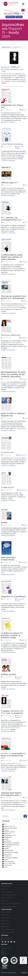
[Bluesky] (14, 941)
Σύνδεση (19, 17)
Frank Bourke (7, 452)
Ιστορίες (6, 848)
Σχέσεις (6, 859)
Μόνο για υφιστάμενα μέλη (7, 929)
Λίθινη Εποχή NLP (9, 182)
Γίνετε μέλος (10, 17)
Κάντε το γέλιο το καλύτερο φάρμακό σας (13, 414)
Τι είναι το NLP (7, 487)
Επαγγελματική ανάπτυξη (19, 599)
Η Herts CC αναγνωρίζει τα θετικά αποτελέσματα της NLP (13, 755)
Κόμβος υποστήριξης (6, 912)
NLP (26, 185)
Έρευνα (25, 301)
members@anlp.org (8, 939)
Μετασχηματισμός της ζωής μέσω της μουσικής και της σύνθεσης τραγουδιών (13, 374)
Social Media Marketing (12, 144)
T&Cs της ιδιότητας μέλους (7, 892)
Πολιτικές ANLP (4, 900)
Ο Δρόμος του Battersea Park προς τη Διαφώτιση (12, 712)
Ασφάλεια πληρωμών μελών (8, 932)
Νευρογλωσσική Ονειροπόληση (8, 558)
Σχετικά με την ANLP (6, 918)
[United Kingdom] (5, 13)
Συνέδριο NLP (8, 856)
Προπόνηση (24, 379)
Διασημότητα (24, 337)
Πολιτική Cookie (5, 889)
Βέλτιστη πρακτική (9, 832)
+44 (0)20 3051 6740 (7, 937)
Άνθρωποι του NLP (22, 455)
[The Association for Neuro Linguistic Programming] (12, 3)
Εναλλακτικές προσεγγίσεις (12, 843)
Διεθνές (25, 525)
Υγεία (25, 418)
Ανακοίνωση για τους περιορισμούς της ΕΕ (11, 903)
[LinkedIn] (8, 941)
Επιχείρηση (24, 760)
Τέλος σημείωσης (23, 490)
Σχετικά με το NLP (5, 915)
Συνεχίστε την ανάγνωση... (8, 122)
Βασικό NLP (24, 110)
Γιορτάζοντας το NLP (10, 835)
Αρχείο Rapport (6, 47)
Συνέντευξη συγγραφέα (18, 677)
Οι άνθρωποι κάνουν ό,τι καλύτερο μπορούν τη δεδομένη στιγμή (12, 635)
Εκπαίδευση (24, 262)
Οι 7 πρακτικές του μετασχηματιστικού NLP (11, 218)
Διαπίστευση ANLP (5, 923)
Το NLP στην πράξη (9, 863)
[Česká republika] (11, 13)
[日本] (21, 13)
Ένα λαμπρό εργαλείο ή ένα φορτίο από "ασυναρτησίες (13, 297)
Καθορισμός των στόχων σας (12, 106)
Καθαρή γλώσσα (8, 674)
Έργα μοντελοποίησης (10, 828)
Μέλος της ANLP (5, 920)
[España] (8, 13)
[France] (13, 13)
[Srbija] (23, 13)
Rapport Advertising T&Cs (7, 897)
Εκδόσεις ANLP (4, 926)
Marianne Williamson (10, 335)
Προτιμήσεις (24, 972)
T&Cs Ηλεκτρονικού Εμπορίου (8, 895)
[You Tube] (11, 941)
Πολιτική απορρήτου (6, 886)
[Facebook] (2, 941)
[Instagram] (5, 941)
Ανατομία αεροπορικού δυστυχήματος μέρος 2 (11, 793)
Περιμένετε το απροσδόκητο (13, 596)
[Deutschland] (15, 13)
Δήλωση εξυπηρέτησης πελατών (9, 906)
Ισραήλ (4, 522)
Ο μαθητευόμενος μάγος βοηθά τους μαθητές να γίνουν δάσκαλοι (12, 256)
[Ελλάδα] (18, 13)
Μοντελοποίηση (8, 850)
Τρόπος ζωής (23, 562)
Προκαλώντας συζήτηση (19, 147)
